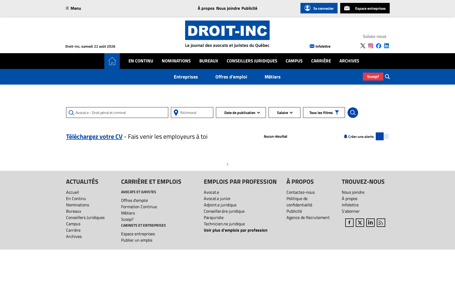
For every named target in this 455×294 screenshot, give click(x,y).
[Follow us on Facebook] (378, 46)
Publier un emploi (136, 240)
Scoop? (373, 76)
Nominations (176, 61)
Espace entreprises (370, 8)
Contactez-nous (300, 192)
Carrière (321, 61)
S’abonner (351, 211)
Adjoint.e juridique (220, 205)
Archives (349, 61)
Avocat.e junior (217, 198)
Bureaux (208, 61)
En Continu (140, 61)
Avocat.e (211, 192)
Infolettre (322, 46)
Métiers (273, 76)
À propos (206, 8)
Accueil (72, 192)
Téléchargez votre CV (94, 136)
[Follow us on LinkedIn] (386, 46)
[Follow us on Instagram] (371, 46)
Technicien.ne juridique (224, 224)
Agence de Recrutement (308, 217)
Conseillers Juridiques (252, 61)
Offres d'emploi (231, 76)
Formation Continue (139, 206)
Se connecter (323, 8)
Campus (294, 61)
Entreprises (186, 76)
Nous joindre (228, 8)
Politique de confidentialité (299, 201)
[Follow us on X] (363, 46)
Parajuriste (214, 217)
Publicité (249, 8)
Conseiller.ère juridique (224, 211)
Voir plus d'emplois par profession (236, 230)
